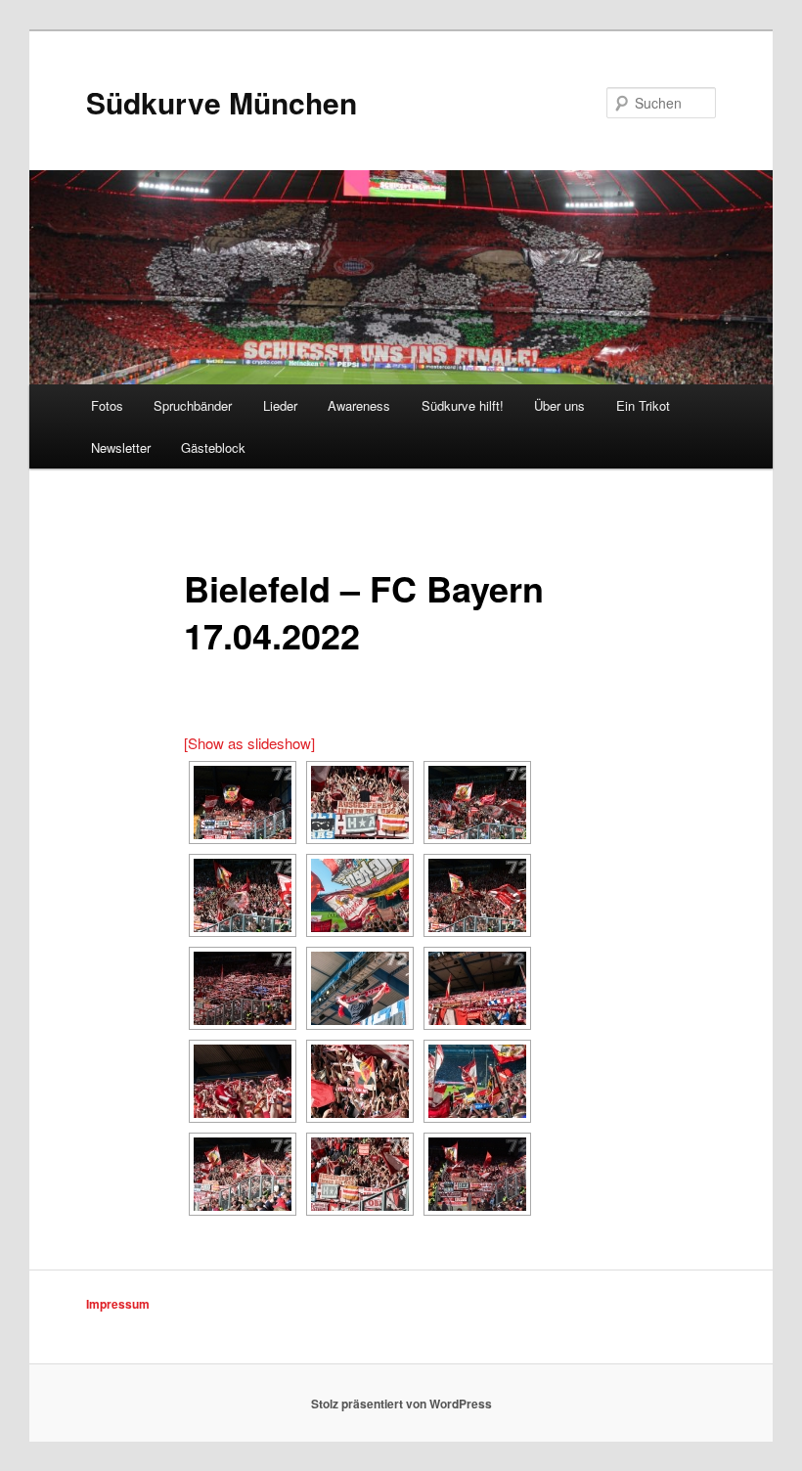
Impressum (118, 1304)
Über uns (559, 405)
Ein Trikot (643, 405)
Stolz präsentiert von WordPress (401, 1403)
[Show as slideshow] (249, 743)
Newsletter (121, 447)
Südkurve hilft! (463, 405)
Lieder (280, 405)
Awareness (359, 405)
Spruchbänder (193, 405)
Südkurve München (221, 102)
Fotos (107, 405)
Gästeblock (213, 447)
